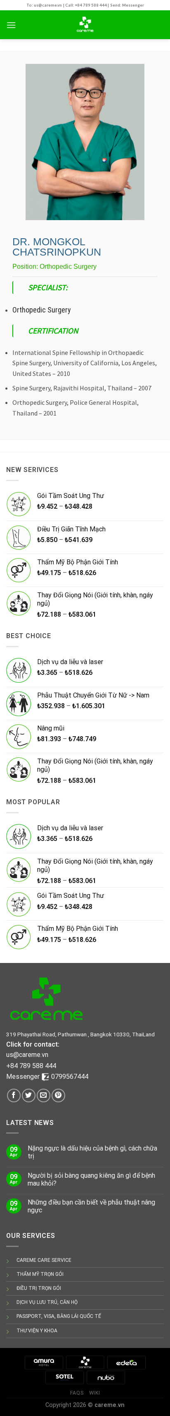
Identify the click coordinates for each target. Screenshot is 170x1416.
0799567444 (69, 1076)
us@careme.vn (27, 1055)
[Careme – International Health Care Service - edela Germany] (85, 24)
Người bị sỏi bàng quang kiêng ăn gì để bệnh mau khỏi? (91, 1179)
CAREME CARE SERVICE (44, 1260)
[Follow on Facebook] (14, 1095)
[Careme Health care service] (85, 1362)
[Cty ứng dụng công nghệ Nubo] (105, 1377)
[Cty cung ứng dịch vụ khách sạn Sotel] (64, 1377)
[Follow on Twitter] (28, 1095)
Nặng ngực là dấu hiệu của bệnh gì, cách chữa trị (92, 1152)
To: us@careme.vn (44, 5)
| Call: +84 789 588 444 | (86, 5)
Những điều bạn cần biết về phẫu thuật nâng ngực (91, 1206)
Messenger (23, 1076)
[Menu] (11, 25)
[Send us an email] (43, 1095)
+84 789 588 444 (31, 1066)
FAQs (76, 1393)
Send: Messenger (127, 5)
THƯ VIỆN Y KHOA (37, 1331)
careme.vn (109, 1405)
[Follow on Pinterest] (58, 1095)
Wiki (94, 1393)
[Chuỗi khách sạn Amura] (44, 1362)
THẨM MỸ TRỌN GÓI (40, 1274)
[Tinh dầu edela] (126, 1362)
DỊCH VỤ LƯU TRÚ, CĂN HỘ (47, 1302)
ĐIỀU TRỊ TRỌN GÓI (39, 1288)
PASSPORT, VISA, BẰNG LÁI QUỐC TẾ (59, 1316)
